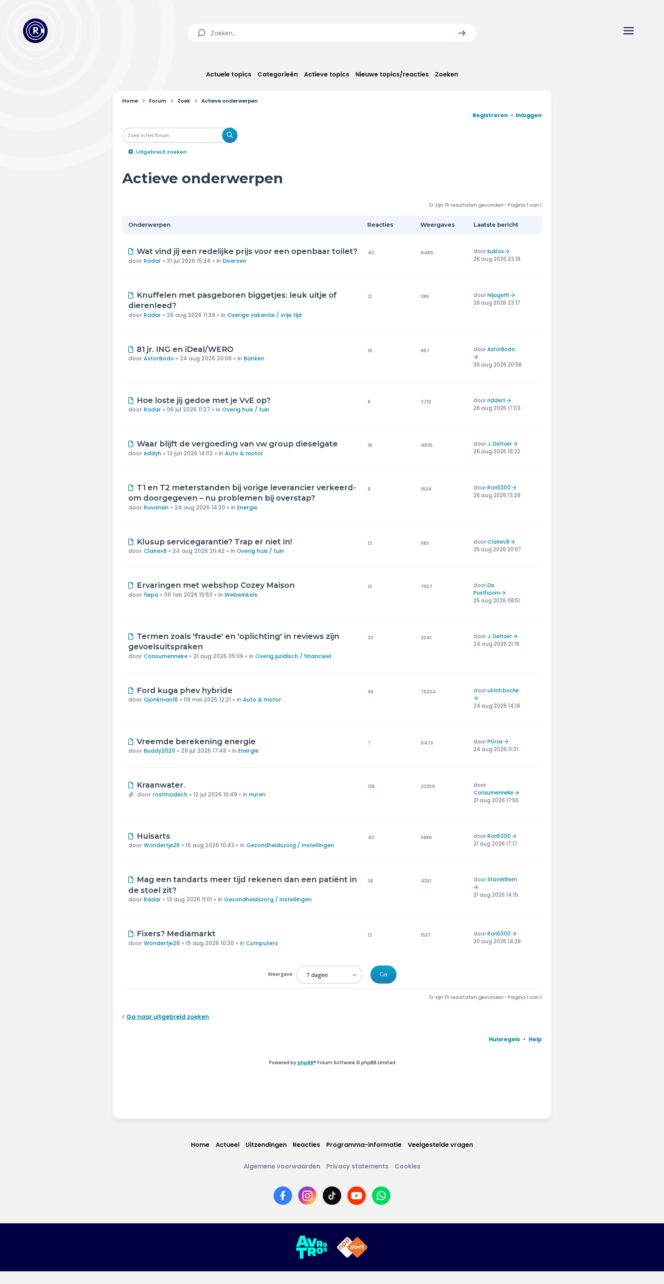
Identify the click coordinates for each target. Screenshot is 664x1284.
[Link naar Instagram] (307, 1195)
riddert (496, 400)
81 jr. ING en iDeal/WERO (185, 349)
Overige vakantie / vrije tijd (264, 315)
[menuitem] (504, 1039)
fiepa (151, 595)
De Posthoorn (486, 589)
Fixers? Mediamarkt (176, 933)
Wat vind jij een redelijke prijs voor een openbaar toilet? (247, 251)
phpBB (305, 1062)
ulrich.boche (503, 690)
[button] (461, 33)
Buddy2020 (159, 751)
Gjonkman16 (161, 699)
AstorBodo (159, 358)
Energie (247, 507)
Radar (152, 261)
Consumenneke (166, 656)
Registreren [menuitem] (490, 115)
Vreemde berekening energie (196, 741)
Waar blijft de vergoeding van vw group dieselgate (237, 443)
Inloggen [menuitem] (529, 115)
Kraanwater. (161, 785)
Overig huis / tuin (245, 409)
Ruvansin (156, 507)
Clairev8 (155, 551)
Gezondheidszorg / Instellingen (290, 845)
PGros (495, 741)
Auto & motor (244, 453)
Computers (262, 943)
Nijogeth (498, 295)
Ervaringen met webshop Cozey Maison (216, 585)
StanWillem (502, 879)
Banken (254, 358)
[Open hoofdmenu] (628, 30)
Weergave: (281, 973)
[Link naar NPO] (352, 1247)
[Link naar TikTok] (332, 1195)
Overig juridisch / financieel (293, 656)
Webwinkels (240, 595)
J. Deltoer (499, 444)
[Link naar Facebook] (283, 1195)
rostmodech (170, 794)
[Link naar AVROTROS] (311, 1247)
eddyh (152, 453)
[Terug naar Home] (35, 30)
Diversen (234, 261)
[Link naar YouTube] (356, 1195)
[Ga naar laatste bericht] (508, 251)
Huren (257, 794)
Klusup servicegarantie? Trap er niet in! (214, 541)
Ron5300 (499, 487)
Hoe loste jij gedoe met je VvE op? (204, 400)
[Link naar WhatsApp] (381, 1195)
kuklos (495, 251)
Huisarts (153, 836)
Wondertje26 (162, 845)
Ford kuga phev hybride (184, 690)
